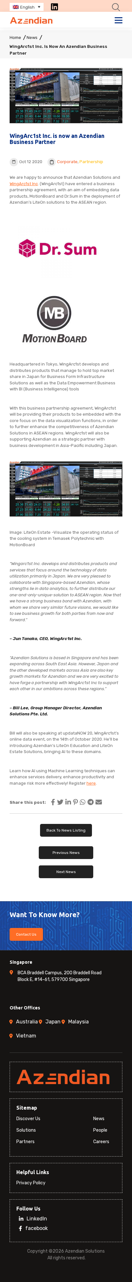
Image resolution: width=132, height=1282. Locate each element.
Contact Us (26, 934)
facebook (36, 1228)
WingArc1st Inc (24, 183)
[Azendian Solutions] (31, 20)
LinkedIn (37, 1219)
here (91, 783)
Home (15, 37)
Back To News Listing (66, 830)
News (32, 37)
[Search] (115, 7)
